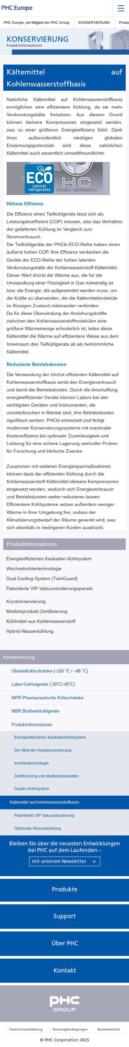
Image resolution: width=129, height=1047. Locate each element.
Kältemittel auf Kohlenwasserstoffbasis (44, 802)
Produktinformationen (31, 724)
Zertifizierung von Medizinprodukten (46, 776)
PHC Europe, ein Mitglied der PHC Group (36, 23)
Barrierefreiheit (109, 1029)
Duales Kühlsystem (31, 788)
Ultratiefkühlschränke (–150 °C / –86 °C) (49, 671)
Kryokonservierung (26, 601)
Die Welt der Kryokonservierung (42, 750)
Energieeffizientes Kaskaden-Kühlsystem (49, 558)
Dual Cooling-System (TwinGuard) (42, 578)
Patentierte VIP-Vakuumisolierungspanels (49, 588)
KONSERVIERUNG (94, 23)
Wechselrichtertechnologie (34, 568)
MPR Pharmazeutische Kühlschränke (46, 697)
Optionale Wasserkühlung (37, 828)
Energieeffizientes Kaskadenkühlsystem (49, 737)
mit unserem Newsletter (64, 861)
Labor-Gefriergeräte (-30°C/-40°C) (42, 684)
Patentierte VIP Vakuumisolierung (43, 815)
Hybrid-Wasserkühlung (30, 631)
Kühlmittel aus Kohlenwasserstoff (40, 621)
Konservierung (19, 657)
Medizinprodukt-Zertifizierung (36, 611)
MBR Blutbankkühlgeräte (34, 711)
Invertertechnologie (31, 763)
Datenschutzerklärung (26, 1029)
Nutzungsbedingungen (70, 1029)
